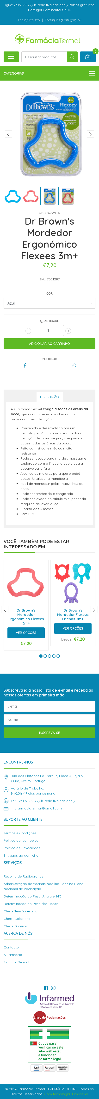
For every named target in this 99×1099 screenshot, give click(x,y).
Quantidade (49, 321)
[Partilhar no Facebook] (25, 366)
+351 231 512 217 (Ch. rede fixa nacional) (43, 801)
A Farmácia (13, 955)
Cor (49, 293)
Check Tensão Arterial (21, 911)
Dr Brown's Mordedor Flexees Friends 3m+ (73, 614)
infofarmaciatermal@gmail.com (36, 808)
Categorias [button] (14, 73)
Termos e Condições (20, 833)
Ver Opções (26, 633)
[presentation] (8, 134)
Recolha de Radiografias (23, 876)
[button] (63, 20)
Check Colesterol (17, 918)
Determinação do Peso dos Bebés (31, 904)
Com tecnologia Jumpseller (66, 1094)
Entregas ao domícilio (21, 855)
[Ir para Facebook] (46, 988)
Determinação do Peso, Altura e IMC (32, 896)
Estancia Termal (16, 962)
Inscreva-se (49, 733)
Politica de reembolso (21, 840)
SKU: (43, 279)
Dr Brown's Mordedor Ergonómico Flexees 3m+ (26, 617)
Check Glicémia (16, 926)
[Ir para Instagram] (53, 988)
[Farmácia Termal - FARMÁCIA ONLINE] (47, 38)
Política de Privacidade (22, 848)
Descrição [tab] (49, 397)
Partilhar (49, 359)
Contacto (11, 947)
